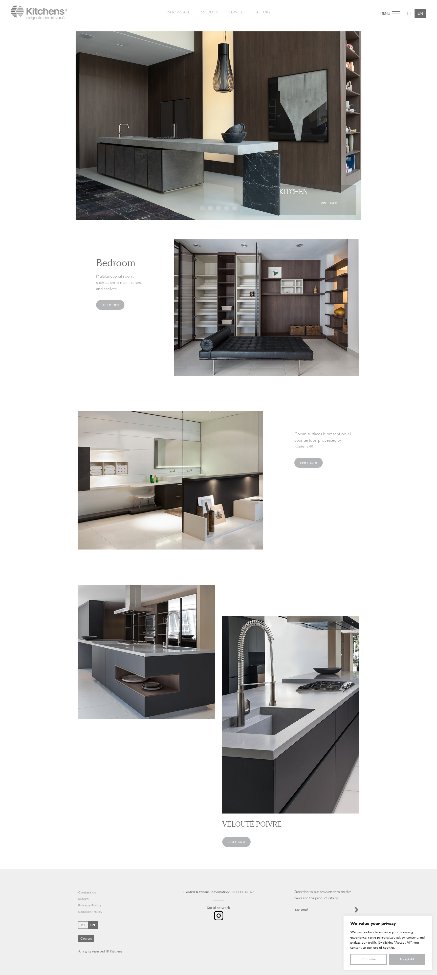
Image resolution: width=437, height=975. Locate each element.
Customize (368, 959)
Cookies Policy (90, 912)
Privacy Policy (89, 905)
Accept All (407, 959)
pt (409, 13)
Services (237, 12)
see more (110, 304)
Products (209, 12)
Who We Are (178, 12)
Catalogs (86, 938)
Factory (263, 12)
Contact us (87, 892)
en (420, 13)
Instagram (219, 916)
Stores (83, 899)
